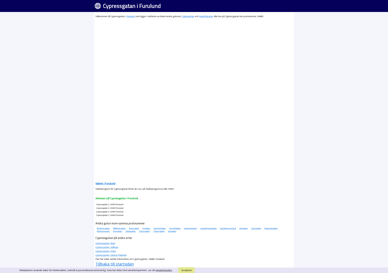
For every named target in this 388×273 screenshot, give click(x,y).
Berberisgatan (103, 228)
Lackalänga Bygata (208, 228)
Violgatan (172, 231)
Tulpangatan (187, 16)
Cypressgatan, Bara (105, 243)
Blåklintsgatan (119, 228)
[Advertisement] (186, 42)
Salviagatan (130, 231)
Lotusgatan (256, 228)
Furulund (130, 16)
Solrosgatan (144, 231)
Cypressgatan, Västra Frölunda (110, 255)
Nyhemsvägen (103, 231)
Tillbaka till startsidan (114, 264)
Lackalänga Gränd (228, 228)
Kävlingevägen (190, 228)
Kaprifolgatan (206, 16)
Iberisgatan (134, 228)
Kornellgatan (175, 228)
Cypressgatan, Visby (105, 251)
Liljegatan (243, 228)
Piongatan (117, 231)
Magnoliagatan (271, 228)
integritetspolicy (164, 270)
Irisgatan (146, 228)
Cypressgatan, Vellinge (106, 247)
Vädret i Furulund (105, 183)
